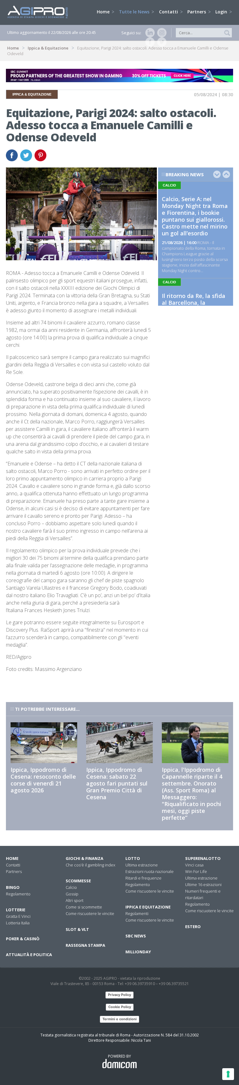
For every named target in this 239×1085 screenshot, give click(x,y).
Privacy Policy (119, 995)
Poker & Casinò (23, 938)
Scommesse (78, 881)
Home (104, 12)
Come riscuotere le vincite (90, 913)
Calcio (71, 887)
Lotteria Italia (18, 923)
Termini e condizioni (119, 1019)
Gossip (72, 894)
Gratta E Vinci (18, 916)
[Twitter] (160, 42)
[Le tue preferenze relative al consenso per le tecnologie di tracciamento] (228, 1074)
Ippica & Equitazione (48, 48)
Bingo (13, 887)
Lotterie (15, 910)
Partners (197, 12)
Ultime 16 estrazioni (203, 884)
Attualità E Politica (29, 954)
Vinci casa (194, 865)
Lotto (132, 858)
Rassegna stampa (85, 945)
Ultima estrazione (141, 865)
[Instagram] (160, 32)
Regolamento (18, 894)
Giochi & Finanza (84, 858)
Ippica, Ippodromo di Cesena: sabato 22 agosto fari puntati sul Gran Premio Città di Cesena (117, 783)
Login (221, 12)
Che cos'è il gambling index (90, 865)
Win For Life (196, 871)
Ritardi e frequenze (143, 878)
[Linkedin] (149, 32)
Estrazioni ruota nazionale (149, 871)
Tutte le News (135, 12)
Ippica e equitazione (148, 907)
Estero (193, 926)
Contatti (169, 12)
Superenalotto (203, 858)
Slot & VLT (77, 929)
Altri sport (74, 900)
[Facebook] (149, 42)
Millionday (138, 952)
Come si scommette (84, 907)
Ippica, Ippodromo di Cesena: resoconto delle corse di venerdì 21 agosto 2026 (43, 780)
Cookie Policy (119, 1007)
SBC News (135, 936)
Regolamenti (136, 913)
